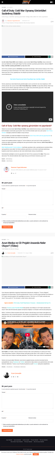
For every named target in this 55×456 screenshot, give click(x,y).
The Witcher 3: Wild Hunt (19, 366)
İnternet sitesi (32, 214)
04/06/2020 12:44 (25, 20)
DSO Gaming (9, 158)
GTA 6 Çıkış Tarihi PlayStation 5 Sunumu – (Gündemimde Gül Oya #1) (32, 303)
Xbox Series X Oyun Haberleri (17, 441)
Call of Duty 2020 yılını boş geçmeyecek (40, 135)
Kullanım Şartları (20, 454)
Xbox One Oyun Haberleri (29, 22)
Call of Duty (9, 160)
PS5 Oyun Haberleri (44, 439)
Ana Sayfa (4, 7)
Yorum (4, 188)
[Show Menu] (2, 2)
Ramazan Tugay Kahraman (14, 20)
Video (8, 239)
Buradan (36, 364)
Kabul (35, 454)
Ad (3, 207)
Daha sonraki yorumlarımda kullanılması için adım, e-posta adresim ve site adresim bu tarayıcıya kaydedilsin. (25, 221)
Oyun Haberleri (10, 7)
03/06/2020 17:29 (21, 253)
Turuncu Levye (29, 449)
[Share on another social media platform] (52, 57)
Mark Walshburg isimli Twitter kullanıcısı (12, 147)
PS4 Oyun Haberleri (18, 22)
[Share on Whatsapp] (49, 57)
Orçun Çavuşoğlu (11, 253)
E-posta (4, 214)
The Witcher (9, 366)
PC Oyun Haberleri (10, 22)
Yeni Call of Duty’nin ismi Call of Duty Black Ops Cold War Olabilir (27, 79)
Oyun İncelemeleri (17, 439)
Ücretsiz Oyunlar (26, 439)
